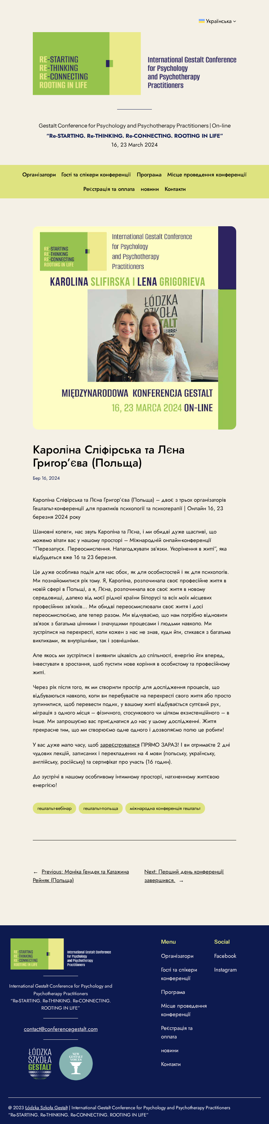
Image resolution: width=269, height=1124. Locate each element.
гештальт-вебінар (54, 808)
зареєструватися (119, 745)
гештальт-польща (100, 808)
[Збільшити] (102, 947)
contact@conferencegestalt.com (61, 1029)
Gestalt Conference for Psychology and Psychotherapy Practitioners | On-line (135, 125)
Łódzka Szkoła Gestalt (46, 1107)
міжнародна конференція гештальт (165, 808)
